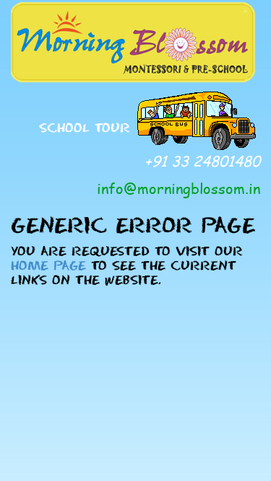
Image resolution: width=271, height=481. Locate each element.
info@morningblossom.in (178, 188)
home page (48, 265)
